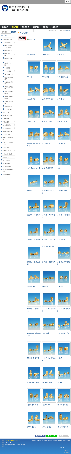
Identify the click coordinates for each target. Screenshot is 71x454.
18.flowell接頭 (6, 163)
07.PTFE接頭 (7, 71)
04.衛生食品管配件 (8, 115)
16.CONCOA (6, 157)
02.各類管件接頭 (61, 30)
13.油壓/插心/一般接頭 (8, 97)
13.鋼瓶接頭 (6, 147)
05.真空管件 (6, 119)
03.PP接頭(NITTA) (7, 54)
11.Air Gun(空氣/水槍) (8, 138)
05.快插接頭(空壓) (8, 64)
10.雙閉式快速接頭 (8, 83)
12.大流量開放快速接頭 (8, 92)
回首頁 (49, 30)
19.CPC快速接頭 (7, 166)
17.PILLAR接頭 (6, 160)
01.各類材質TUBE (7, 39)
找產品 (14, 32)
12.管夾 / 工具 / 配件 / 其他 (8, 143)
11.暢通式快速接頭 (8, 87)
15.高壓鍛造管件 (8, 106)
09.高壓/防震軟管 (7, 131)
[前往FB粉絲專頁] (40, 436)
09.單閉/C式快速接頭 (8, 78)
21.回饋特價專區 (7, 174)
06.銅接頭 (7, 68)
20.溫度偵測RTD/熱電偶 (8, 170)
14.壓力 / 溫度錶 (7, 151)
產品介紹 (54, 30)
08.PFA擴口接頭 (8, 74)
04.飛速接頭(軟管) (8, 59)
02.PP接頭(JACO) (8, 50)
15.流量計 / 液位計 (7, 154)
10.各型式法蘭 (6, 134)
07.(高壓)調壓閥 (7, 125)
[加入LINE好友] (51, 436)
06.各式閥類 (6, 122)
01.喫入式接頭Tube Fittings (8, 46)
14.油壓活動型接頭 (8, 102)
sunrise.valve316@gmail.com (12, 446)
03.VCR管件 (6, 112)
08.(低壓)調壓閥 (7, 128)
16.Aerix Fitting (8, 109)
